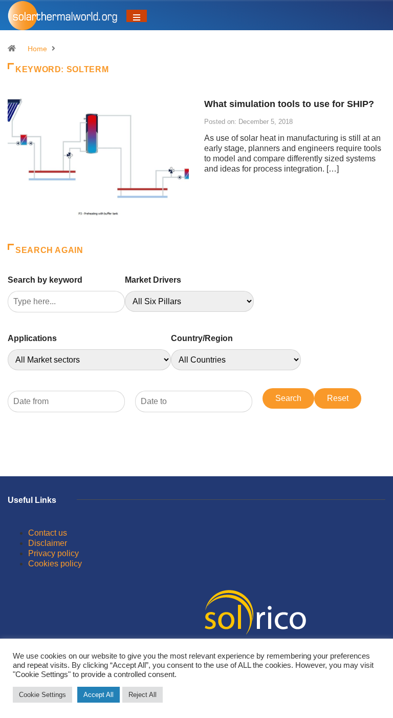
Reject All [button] (142, 695)
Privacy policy (53, 553)
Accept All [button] (98, 695)
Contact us (47, 533)
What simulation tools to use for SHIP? (289, 104)
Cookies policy (55, 563)
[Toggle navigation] (136, 16)
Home (37, 49)
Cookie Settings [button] (42, 695)
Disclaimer (47, 543)
